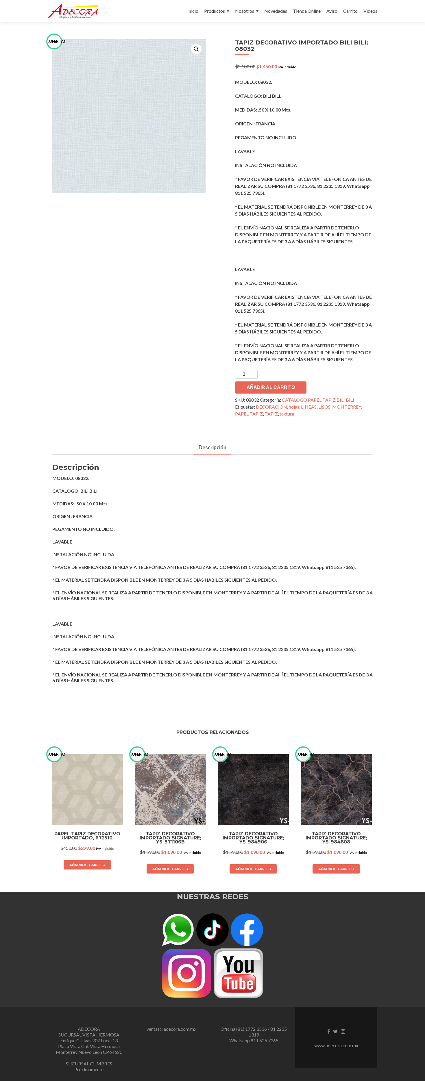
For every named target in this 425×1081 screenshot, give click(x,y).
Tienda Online (307, 11)
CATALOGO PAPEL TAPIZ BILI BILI (318, 400)
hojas (294, 406)
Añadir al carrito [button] (87, 865)
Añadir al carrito (271, 387)
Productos (214, 11)
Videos (370, 11)
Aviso (331, 11)
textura (287, 413)
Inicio (192, 11)
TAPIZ (271, 413)
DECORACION (271, 406)
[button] (196, 49)
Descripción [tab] (212, 447)
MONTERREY (346, 406)
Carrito (350, 11)
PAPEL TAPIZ (249, 413)
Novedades (275, 11)
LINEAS (309, 406)
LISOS (324, 406)
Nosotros (244, 11)
